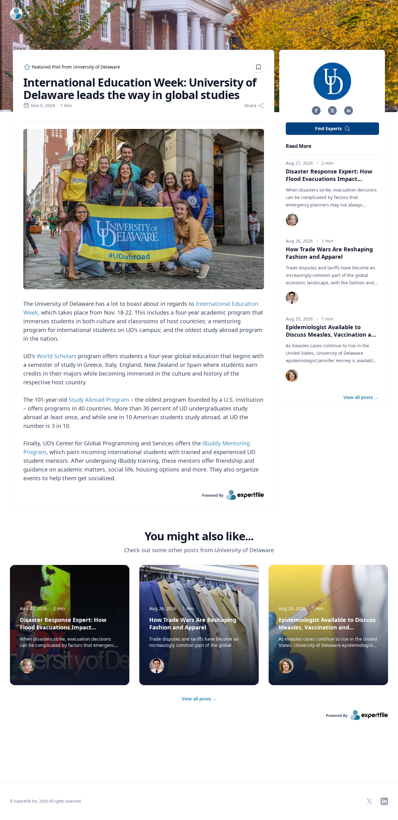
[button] (316, 110)
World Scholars (56, 356)
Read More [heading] (298, 146)
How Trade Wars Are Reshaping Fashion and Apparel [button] (329, 252)
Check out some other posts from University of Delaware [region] (199, 550)
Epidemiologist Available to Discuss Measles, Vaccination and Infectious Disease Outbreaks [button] (332, 334)
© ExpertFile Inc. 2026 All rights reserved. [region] (45, 801)
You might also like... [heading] (199, 536)
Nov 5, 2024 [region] (43, 105)
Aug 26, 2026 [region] (299, 241)
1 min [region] (66, 105)
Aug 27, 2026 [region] (299, 163)
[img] (332, 81)
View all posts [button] (360, 397)
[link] (143, 495)
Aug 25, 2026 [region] (299, 319)
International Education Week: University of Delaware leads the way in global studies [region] (139, 88)
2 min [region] (327, 163)
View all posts (199, 699)
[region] (143, 305)
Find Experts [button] (328, 128)
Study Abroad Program (99, 399)
